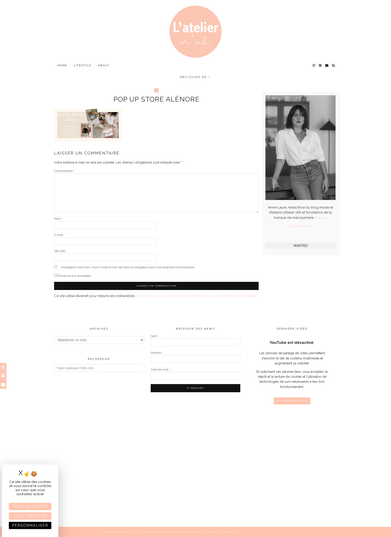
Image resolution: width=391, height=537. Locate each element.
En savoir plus (300, 226)
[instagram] (314, 65)
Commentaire (64, 171)
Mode (62, 65)
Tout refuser (30, 516)
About (103, 65)
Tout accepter (30, 506)
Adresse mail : (161, 369)
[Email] (327, 65)
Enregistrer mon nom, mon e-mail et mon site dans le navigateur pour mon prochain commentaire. (128, 267)
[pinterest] (320, 65)
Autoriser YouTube (292, 400)
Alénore (321, 218)
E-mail (59, 235)
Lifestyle (82, 65)
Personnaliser (30, 525)
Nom (58, 218)
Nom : (155, 336)
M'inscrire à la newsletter (74, 276)
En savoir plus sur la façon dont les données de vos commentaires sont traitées (196, 296)
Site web (59, 251)
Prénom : (157, 352)
